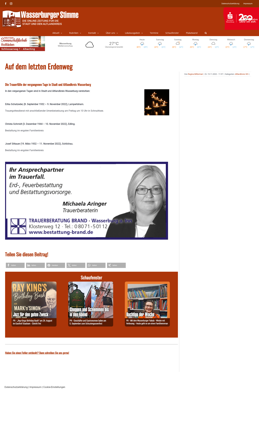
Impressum (35, 387)
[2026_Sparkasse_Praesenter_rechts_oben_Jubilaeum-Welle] (241, 9)
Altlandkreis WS (242, 74)
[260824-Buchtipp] (147, 283)
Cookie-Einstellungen (54, 387)
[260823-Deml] (90, 283)
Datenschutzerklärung (16, 387)
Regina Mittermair (195, 74)
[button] (205, 33)
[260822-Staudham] (34, 283)
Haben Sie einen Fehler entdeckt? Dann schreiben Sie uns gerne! (37, 353)
